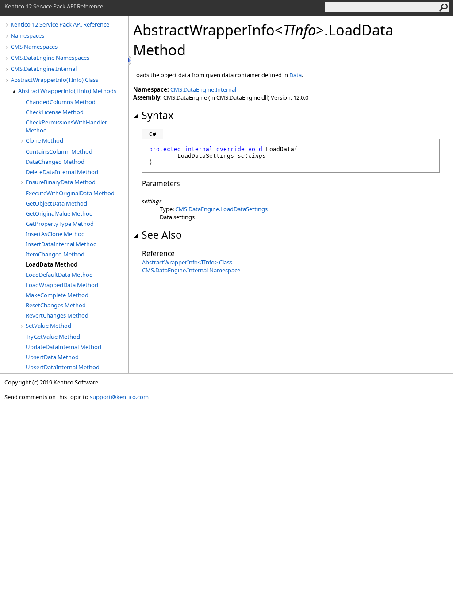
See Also (162, 235)
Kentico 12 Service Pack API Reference (60, 24)
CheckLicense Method (55, 112)
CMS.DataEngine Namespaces (50, 58)
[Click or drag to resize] (130, 60)
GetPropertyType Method (60, 224)
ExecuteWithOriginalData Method (70, 193)
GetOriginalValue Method (59, 213)
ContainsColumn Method (59, 151)
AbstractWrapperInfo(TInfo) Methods (67, 91)
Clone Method (44, 140)
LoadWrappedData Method (62, 285)
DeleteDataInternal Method (62, 172)
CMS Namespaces (34, 46)
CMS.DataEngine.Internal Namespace (191, 270)
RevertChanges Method (57, 315)
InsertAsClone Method (55, 234)
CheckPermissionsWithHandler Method (66, 126)
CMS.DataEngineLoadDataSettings (221, 209)
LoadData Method (51, 264)
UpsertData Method (52, 357)
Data (295, 75)
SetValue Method (48, 326)
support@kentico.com (119, 397)
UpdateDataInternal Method (63, 347)
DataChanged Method (55, 162)
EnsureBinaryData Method (61, 182)
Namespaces (27, 35)
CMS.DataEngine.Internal (44, 69)
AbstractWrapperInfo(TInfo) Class (54, 80)
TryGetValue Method (53, 337)
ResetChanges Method (56, 305)
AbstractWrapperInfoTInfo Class (187, 262)
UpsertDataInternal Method (63, 367)
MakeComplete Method (57, 295)
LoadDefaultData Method (59, 275)
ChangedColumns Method (61, 102)
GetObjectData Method (56, 203)
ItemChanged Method (55, 254)
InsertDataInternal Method (61, 244)
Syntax (157, 115)
